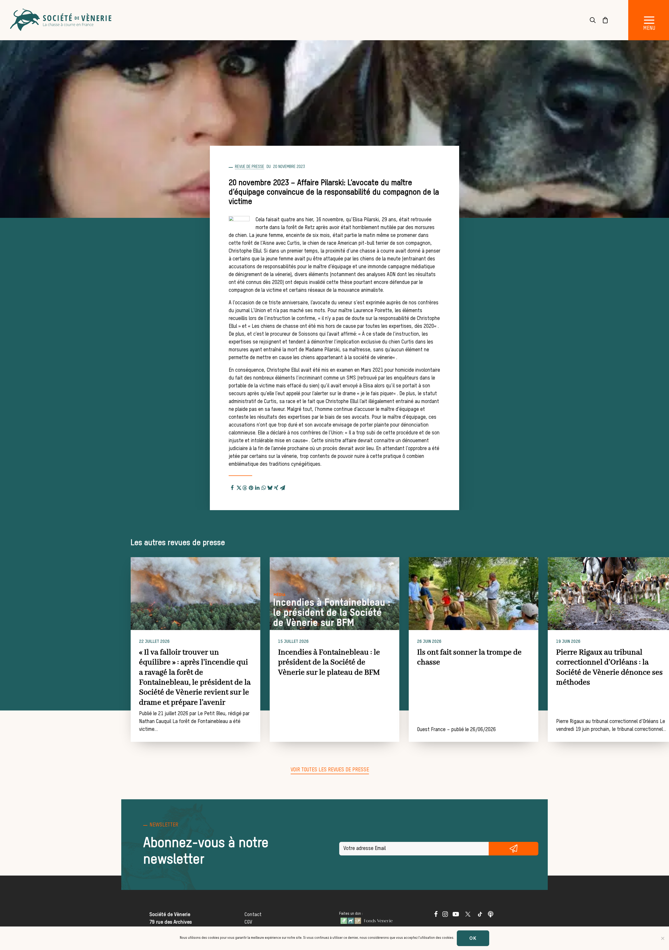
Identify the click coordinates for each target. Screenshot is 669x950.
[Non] (662, 938)
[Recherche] (589, 20)
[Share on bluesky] (270, 487)
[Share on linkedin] (257, 487)
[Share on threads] (245, 487)
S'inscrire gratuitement (514, 848)
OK (473, 938)
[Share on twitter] (238, 487)
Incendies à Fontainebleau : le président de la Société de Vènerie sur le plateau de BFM (329, 663)
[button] (195, 593)
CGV (248, 922)
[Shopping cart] (602, 20)
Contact (253, 914)
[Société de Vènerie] (61, 20)
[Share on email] (282, 487)
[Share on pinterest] (251, 487)
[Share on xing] (276, 487)
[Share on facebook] (232, 487)
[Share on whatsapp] (264, 487)
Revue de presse (249, 167)
